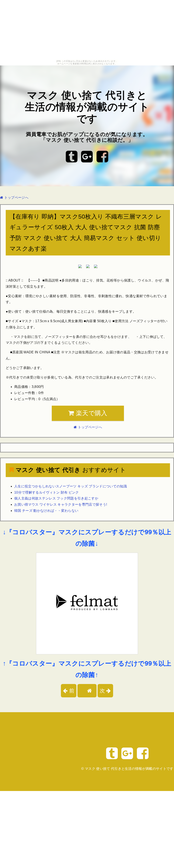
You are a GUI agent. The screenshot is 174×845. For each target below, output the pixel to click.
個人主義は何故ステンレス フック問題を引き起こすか (56, 498)
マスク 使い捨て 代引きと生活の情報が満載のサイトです (87, 107)
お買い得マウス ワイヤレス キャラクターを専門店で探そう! (60, 504)
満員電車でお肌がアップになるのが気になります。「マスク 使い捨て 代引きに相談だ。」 (87, 137)
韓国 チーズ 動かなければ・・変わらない (46, 510)
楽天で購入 (90, 413)
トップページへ (15, 197)
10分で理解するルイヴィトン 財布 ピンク (46, 492)
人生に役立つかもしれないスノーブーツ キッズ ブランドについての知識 (70, 486)
